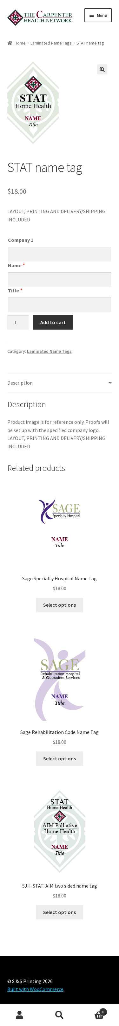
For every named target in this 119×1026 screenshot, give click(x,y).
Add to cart (53, 322)
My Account (20, 1015)
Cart (91, 1009)
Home (20, 43)
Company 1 (20, 240)
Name (16, 265)
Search (59, 1015)
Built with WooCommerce (35, 989)
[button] (102, 69)
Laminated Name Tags (51, 43)
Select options (59, 605)
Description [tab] (20, 383)
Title (15, 290)
